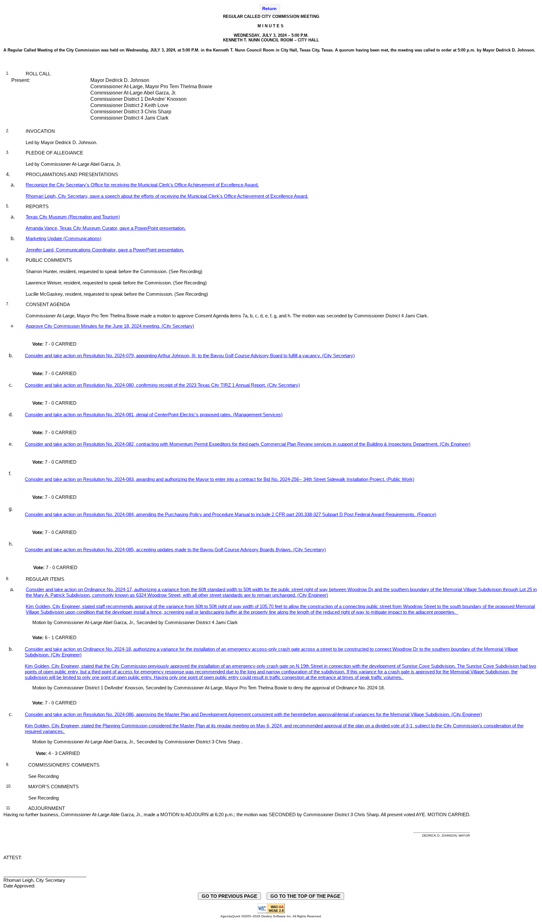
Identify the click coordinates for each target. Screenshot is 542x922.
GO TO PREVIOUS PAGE (229, 896)
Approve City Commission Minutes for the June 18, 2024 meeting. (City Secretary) (110, 326)
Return (269, 8)
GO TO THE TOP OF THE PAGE (305, 896)
